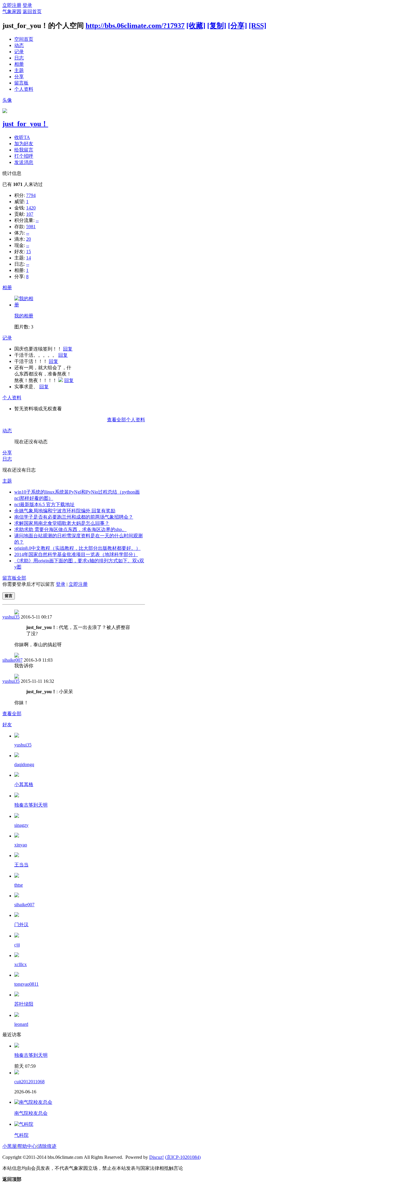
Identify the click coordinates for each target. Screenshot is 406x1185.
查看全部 (11, 713)
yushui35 (11, 616)
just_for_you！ (25, 124)
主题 (19, 70)
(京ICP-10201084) (183, 1157)
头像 (7, 100)
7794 (31, 195)
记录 (19, 51)
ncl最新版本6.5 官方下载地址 (44, 504)
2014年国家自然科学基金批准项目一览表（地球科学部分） (76, 554)
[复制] (216, 25)
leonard (21, 1024)
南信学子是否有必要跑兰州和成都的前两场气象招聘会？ (73, 516)
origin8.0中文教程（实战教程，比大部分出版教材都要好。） (77, 548)
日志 (19, 57)
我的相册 (23, 315)
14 (28, 257)
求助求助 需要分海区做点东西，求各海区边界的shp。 (70, 529)
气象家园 (11, 11)
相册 (19, 64)
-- (37, 220)
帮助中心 (27, 1146)
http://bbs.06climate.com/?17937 (135, 25)
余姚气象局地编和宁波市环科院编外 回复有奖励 (64, 510)
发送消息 (23, 162)
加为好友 (23, 143)
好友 (7, 724)
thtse (18, 884)
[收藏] (195, 25)
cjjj (17, 944)
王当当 (21, 864)
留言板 (21, 82)
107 (29, 214)
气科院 (21, 1135)
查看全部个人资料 (126, 419)
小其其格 (23, 784)
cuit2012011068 (29, 1081)
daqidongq (24, 764)
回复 (68, 348)
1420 (31, 207)
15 (28, 251)
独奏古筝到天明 (31, 804)
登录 (27, 5)
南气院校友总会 (31, 1113)
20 (28, 239)
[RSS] (257, 25)
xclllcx (20, 964)
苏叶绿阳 (23, 1003)
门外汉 (21, 924)
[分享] (237, 25)
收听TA (22, 137)
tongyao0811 (26, 984)
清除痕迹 (46, 1146)
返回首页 (32, 11)
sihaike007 (12, 660)
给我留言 (23, 149)
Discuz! (156, 1157)
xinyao (20, 844)
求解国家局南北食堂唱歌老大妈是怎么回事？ (61, 523)
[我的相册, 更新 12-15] (24, 304)
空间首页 (23, 39)
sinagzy (21, 825)
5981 (31, 226)
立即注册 (11, 5)
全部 (21, 577)
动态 (19, 45)
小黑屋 (9, 1146)
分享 (19, 76)
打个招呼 (23, 156)
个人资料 (23, 89)
